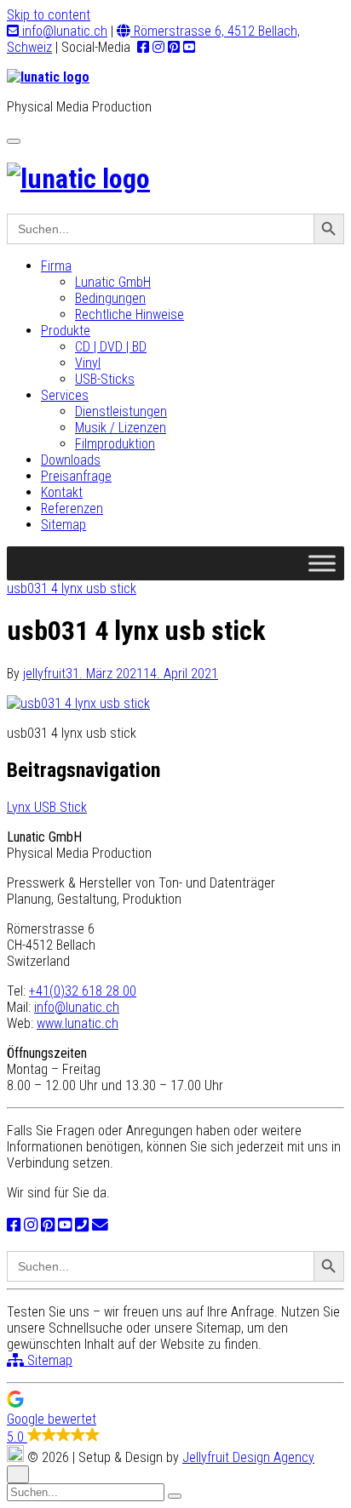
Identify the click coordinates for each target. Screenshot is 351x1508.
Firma (56, 266)
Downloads (71, 460)
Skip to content (48, 15)
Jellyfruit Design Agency (248, 1457)
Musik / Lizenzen (120, 428)
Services (65, 395)
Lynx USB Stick (47, 807)
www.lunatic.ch (77, 1023)
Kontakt (62, 492)
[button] (175, 1418)
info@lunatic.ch (63, 31)
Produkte (65, 331)
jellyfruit (44, 673)
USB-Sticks (105, 379)
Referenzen (72, 508)
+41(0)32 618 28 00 (82, 991)
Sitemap (63, 525)
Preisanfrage (76, 476)
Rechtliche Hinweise (129, 314)
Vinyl (88, 363)
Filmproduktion (115, 444)
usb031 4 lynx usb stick (71, 588)
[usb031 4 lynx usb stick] (78, 703)
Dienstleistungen (121, 411)
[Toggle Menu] (322, 563)
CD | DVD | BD (111, 347)
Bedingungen (110, 298)
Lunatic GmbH (113, 282)
